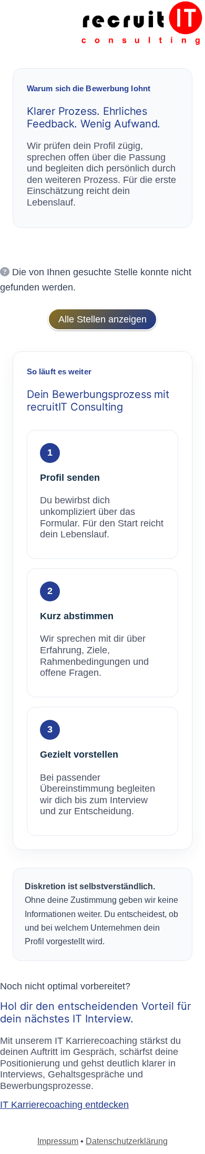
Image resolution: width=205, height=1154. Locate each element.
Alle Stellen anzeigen (102, 319)
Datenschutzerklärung (127, 1141)
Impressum (57, 1141)
